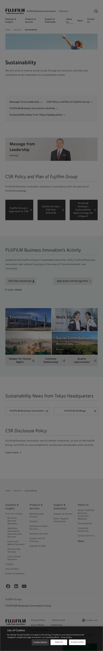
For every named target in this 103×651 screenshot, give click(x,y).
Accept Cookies (77, 642)
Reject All (59, 642)
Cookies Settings (40, 642)
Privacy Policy (66, 637)
